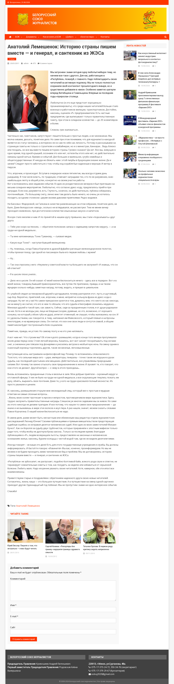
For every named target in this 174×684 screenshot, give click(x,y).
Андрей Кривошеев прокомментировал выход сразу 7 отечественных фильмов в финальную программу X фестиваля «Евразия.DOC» (150, 100)
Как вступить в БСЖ (52, 37)
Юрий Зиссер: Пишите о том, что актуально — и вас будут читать (22, 547)
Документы (31, 37)
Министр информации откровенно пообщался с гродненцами (150, 157)
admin (26, 63)
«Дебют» (69, 37)
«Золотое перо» (87, 37)
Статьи (12, 59)
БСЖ (17, 37)
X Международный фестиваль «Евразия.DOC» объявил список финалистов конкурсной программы (151, 122)
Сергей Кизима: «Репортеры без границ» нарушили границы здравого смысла (62, 549)
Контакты (105, 37)
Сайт (12, 627)
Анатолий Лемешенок (28, 505)
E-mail (14, 616)
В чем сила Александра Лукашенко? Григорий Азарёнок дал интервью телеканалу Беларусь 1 (149, 77)
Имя (13, 605)
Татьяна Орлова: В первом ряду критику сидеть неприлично (98, 547)
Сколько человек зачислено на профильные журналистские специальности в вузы (151, 175)
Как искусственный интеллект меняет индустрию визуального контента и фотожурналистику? (152, 57)
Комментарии (46, 63)
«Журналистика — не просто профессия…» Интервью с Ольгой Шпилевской (151, 141)
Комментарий (17, 578)
